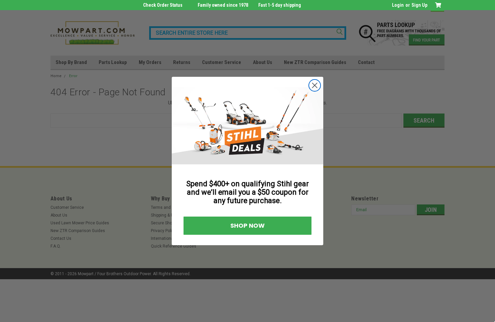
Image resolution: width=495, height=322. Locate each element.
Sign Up (419, 5)
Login (398, 5)
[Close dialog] (315, 85)
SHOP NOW (247, 225)
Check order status (163, 5)
